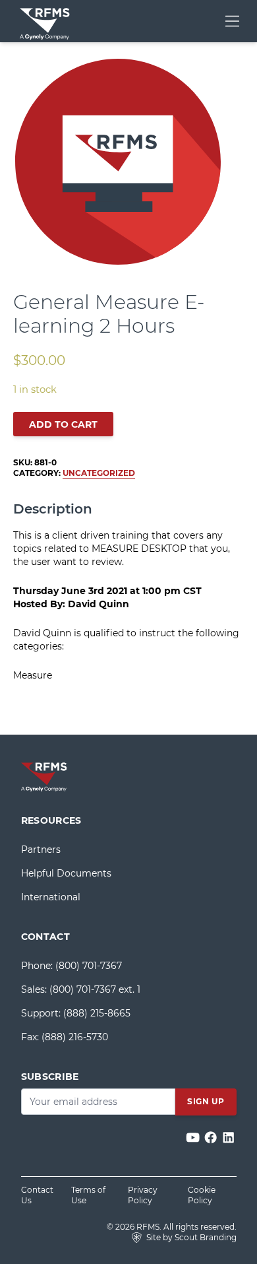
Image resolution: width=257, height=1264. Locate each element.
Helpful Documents (66, 873)
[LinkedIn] (228, 1138)
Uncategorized (99, 473)
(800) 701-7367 (88, 966)
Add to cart (63, 424)
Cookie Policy (201, 1195)
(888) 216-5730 (75, 1037)
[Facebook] (212, 1138)
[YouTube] (194, 1138)
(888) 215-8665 (96, 1013)
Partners (41, 849)
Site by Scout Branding (190, 1237)
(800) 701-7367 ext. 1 (94, 989)
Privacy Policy (142, 1195)
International (50, 897)
